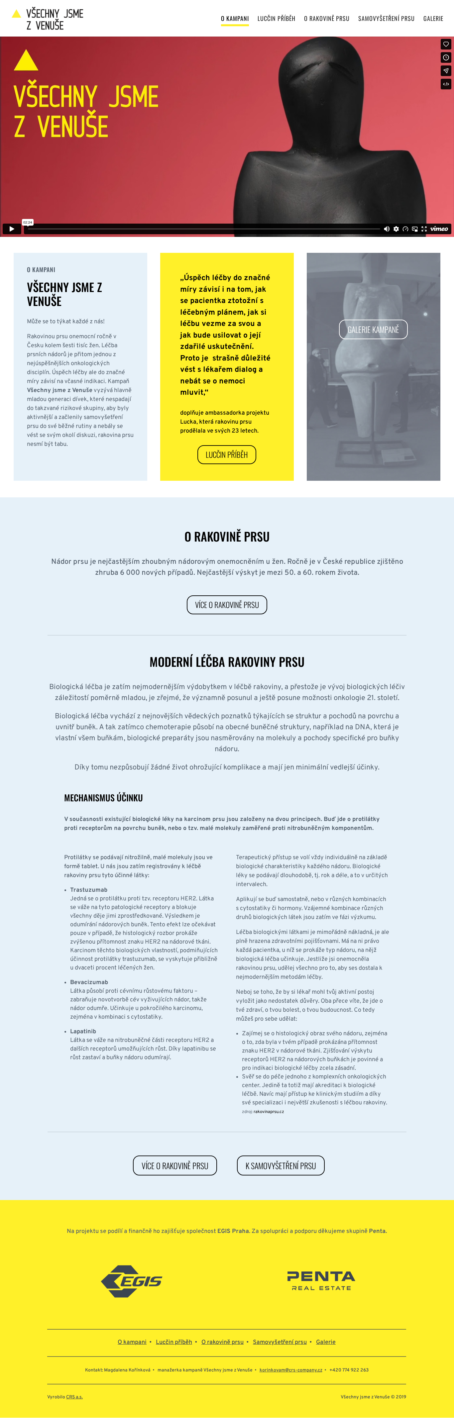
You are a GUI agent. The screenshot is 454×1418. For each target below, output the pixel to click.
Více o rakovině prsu (227, 604)
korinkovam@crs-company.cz (291, 1370)
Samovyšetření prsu (280, 1342)
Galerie (326, 1342)
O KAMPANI (235, 19)
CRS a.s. (74, 1397)
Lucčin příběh (227, 454)
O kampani (132, 1342)
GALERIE (433, 19)
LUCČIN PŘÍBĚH (276, 19)
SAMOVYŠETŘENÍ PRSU (386, 19)
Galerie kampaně (373, 329)
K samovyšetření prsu (281, 1165)
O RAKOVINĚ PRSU (327, 19)
